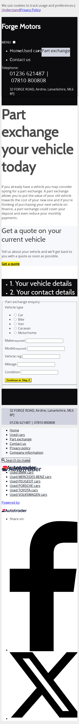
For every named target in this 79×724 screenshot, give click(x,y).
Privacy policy (20, 448)
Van (21, 324)
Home (14, 430)
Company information (26, 452)
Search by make (17, 460)
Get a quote (11, 264)
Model (15, 348)
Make (15, 340)
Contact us (18, 443)
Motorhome (27, 333)
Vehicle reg (13, 356)
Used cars (17, 434)
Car (20, 315)
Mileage (11, 364)
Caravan (24, 328)
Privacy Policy (30, 10)
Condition (12, 372)
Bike (21, 319)
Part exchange (21, 439)
